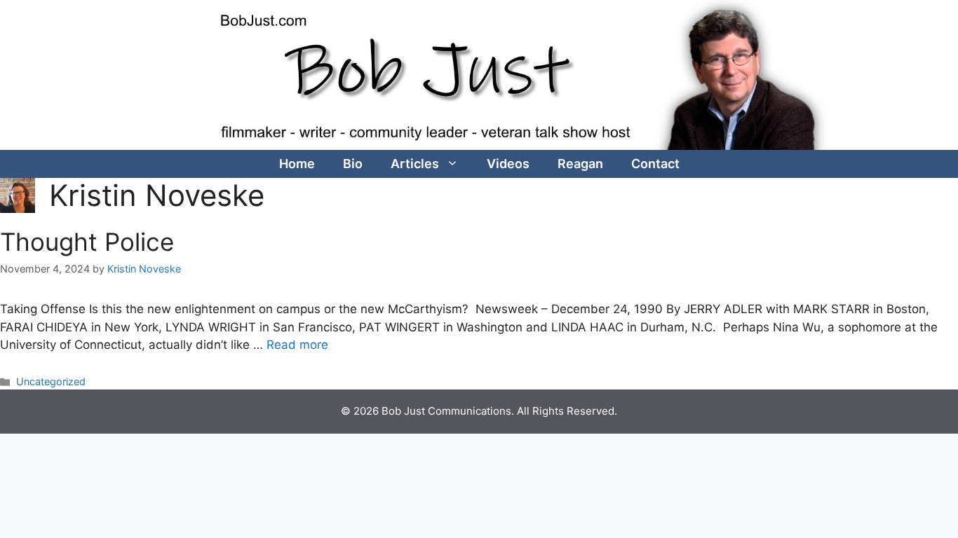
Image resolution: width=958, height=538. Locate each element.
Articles (415, 163)
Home (297, 163)
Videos (508, 163)
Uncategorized (51, 381)
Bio (353, 163)
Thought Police (87, 241)
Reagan (580, 163)
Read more (297, 345)
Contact (655, 163)
